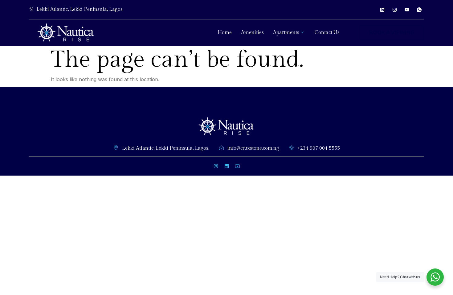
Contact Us (327, 32)
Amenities (252, 32)
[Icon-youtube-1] (237, 166)
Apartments (286, 32)
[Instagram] (394, 9)
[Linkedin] (382, 9)
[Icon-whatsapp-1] (419, 9)
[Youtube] (406, 9)
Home (225, 32)
